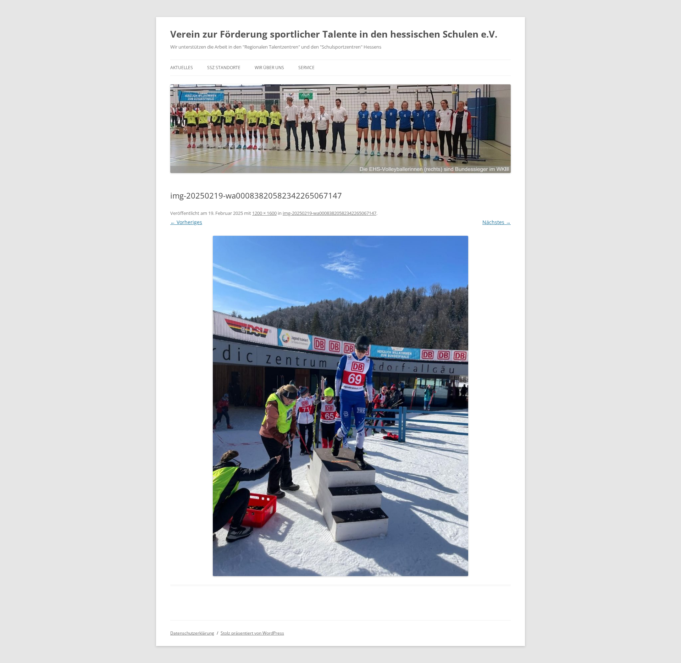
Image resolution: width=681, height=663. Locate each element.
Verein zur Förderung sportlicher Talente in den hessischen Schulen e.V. (333, 34)
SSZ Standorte (223, 68)
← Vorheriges (186, 222)
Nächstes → (496, 222)
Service (306, 68)
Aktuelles (181, 68)
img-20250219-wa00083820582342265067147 (329, 213)
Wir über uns (269, 68)
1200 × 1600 (264, 213)
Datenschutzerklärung (192, 633)
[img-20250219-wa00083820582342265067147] (340, 406)
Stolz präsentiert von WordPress (252, 633)
